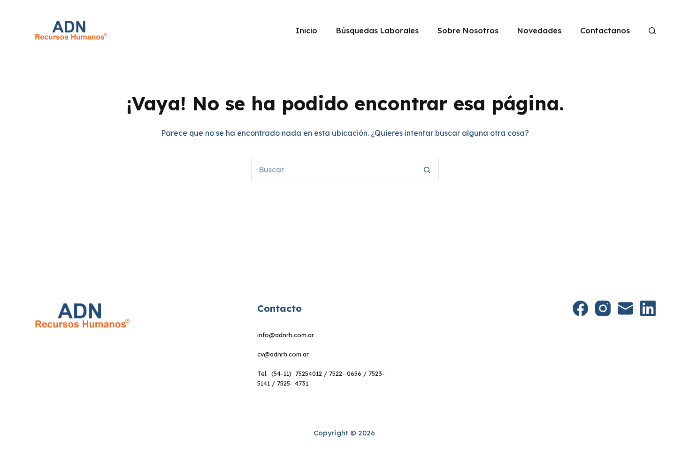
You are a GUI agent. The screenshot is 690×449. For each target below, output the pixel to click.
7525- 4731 (292, 383)
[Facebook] (580, 308)
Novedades (539, 30)
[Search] (652, 30)
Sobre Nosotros (467, 30)
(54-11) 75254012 (296, 373)
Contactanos (605, 30)
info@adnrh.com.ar (285, 335)
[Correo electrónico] (625, 308)
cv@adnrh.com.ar (283, 354)
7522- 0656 (345, 373)
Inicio (306, 30)
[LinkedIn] (648, 308)
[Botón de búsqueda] (427, 169)
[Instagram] (603, 308)
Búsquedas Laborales (377, 30)
